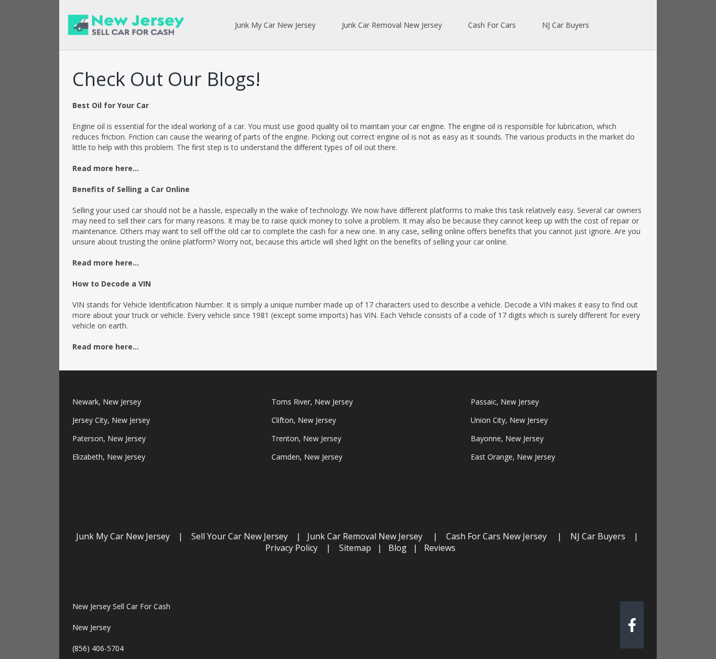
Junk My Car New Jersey (123, 536)
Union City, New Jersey (509, 420)
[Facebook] (632, 627)
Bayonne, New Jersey (507, 438)
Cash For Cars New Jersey (496, 536)
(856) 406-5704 (98, 648)
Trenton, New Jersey (306, 438)
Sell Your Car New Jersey (239, 536)
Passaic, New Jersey (505, 402)
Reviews (439, 548)
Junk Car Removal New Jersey (364, 536)
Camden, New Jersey (307, 457)
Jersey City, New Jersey (111, 420)
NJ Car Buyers (597, 536)
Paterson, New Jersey (109, 438)
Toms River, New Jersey (312, 402)
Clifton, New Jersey (304, 420)
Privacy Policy (291, 548)
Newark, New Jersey (106, 402)
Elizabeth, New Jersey (108, 457)
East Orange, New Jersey (513, 457)
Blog (397, 548)
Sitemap (355, 548)
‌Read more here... (105, 168)
